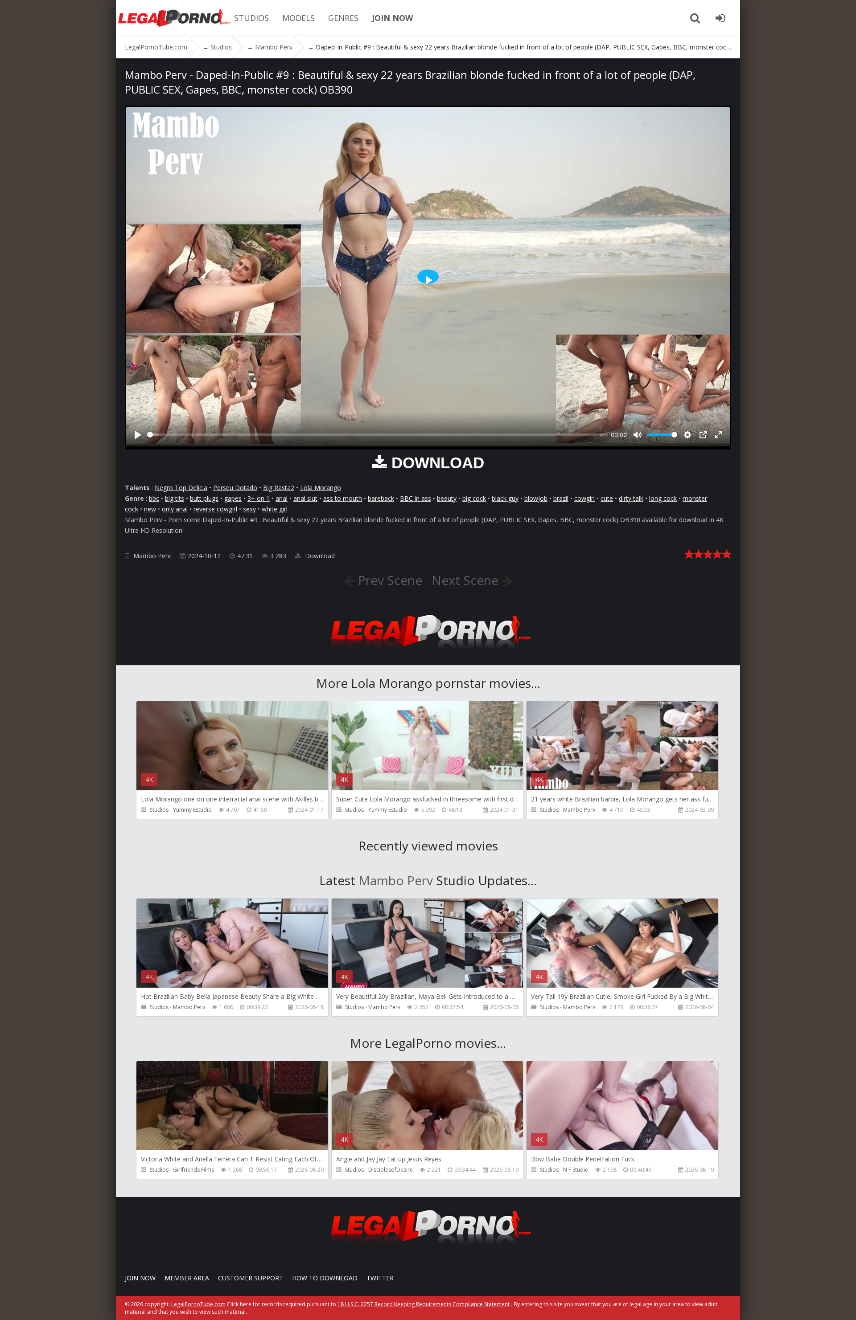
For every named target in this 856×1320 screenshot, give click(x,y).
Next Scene (467, 580)
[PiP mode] (703, 435)
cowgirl (584, 498)
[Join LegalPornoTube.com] (720, 18)
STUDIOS (251, 17)
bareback (381, 498)
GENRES (343, 17)
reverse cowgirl (215, 509)
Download (319, 556)
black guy (505, 498)
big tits (174, 498)
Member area (187, 1278)
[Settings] (687, 435)
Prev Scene (388, 580)
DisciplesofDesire (390, 1169)
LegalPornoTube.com (174, 18)
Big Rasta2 (278, 487)
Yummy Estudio (192, 809)
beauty (447, 498)
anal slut (305, 498)
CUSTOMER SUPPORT (250, 1278)
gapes (233, 498)
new (150, 509)
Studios (159, 809)
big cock (474, 498)
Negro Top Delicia (181, 487)
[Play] (138, 435)
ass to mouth (342, 498)
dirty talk (631, 498)
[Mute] (637, 435)
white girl (275, 509)
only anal (175, 509)
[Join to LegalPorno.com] (428, 652)
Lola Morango (320, 487)
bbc (154, 498)
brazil (560, 498)
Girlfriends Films (193, 1169)
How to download (325, 1278)
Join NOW (140, 1278)
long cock (663, 498)
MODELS (298, 17)
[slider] (377, 434)
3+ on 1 (258, 498)
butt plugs (204, 498)
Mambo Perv (152, 556)
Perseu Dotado (235, 487)
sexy (249, 509)
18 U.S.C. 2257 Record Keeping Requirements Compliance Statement (423, 1304)
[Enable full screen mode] (718, 435)
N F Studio (575, 1169)
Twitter (380, 1278)
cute (607, 498)
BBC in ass (415, 498)
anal (282, 498)
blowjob (535, 498)
